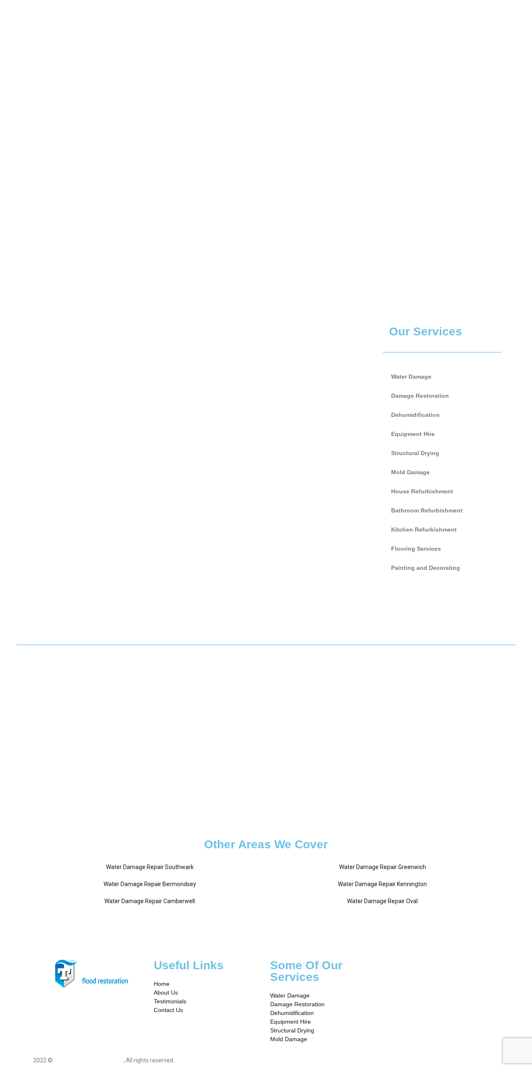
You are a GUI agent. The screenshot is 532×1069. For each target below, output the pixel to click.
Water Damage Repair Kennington (382, 884)
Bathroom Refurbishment (427, 510)
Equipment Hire (413, 434)
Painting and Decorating (425, 567)
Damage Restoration (420, 395)
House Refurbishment (422, 491)
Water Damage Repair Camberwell (149, 901)
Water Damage (411, 376)
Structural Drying (415, 453)
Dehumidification (415, 414)
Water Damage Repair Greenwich (382, 867)
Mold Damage (410, 472)
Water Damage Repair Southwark (150, 867)
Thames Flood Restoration (88, 1060)
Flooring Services (416, 548)
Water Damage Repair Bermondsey (149, 884)
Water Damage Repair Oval (382, 901)
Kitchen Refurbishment (424, 529)
